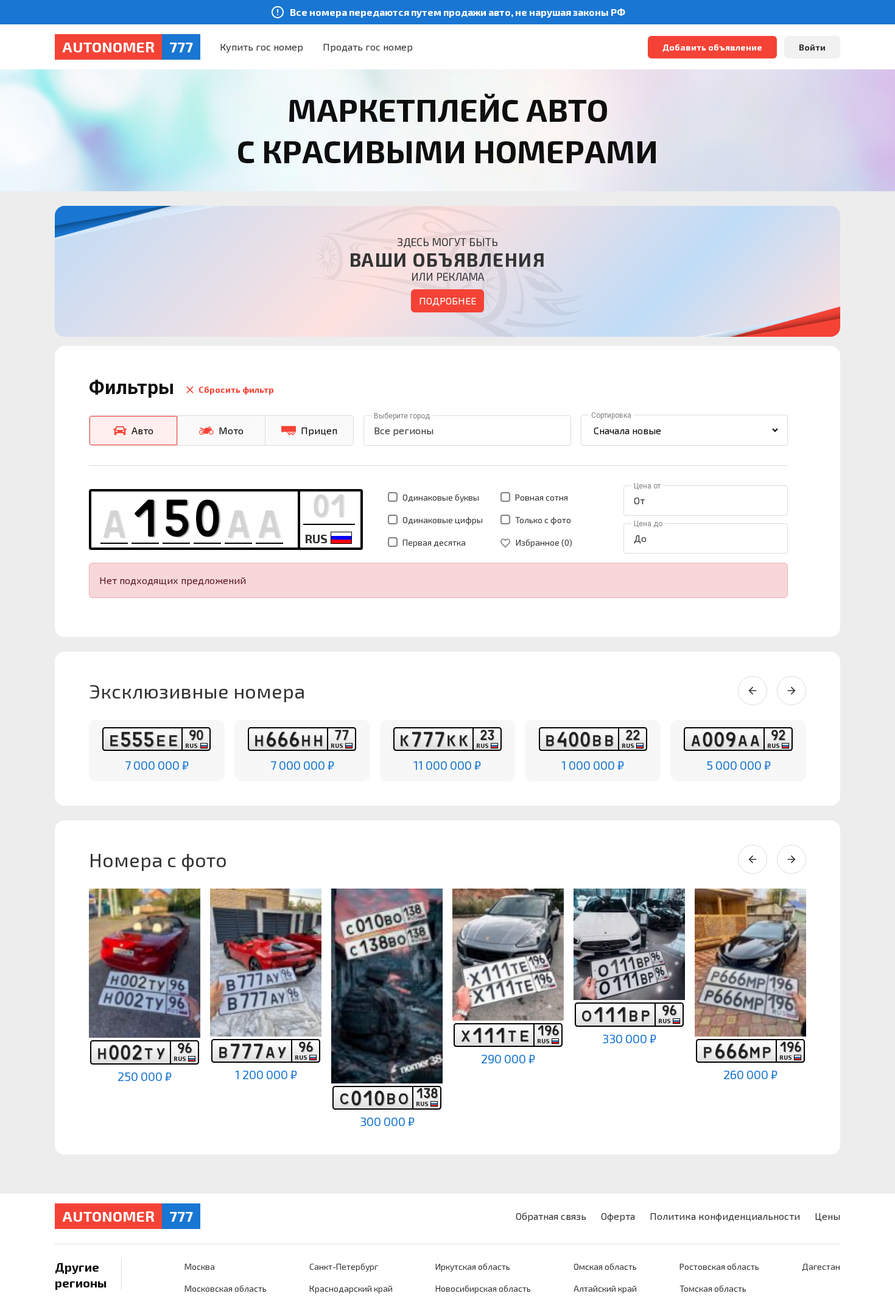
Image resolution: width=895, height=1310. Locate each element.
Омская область (605, 1266)
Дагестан (821, 1266)
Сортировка (611, 415)
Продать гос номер (368, 46)
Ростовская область (719, 1266)
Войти (812, 47)
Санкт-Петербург (343, 1266)
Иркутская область (472, 1266)
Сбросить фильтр (236, 389)
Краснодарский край (351, 1288)
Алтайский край (605, 1288)
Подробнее (447, 300)
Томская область (712, 1288)
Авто (142, 430)
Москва (199, 1266)
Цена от (647, 486)
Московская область (225, 1288)
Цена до (648, 523)
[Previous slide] (752, 690)
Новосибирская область (483, 1288)
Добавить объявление (712, 47)
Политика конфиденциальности (725, 1216)
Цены (827, 1216)
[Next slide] (791, 690)
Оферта (618, 1216)
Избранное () (543, 542)
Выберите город (402, 416)
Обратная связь (551, 1216)
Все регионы (403, 430)
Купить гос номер (261, 46)
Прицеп (319, 430)
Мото (231, 430)
